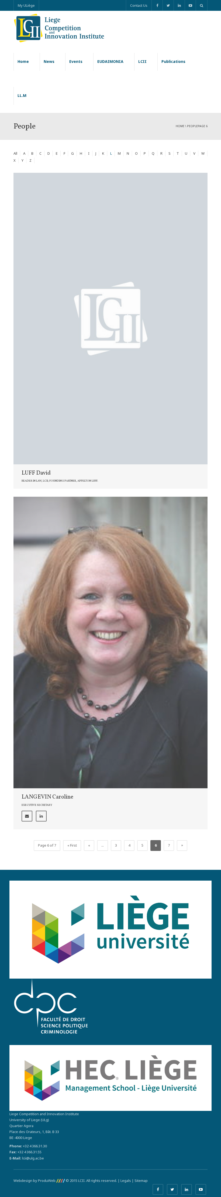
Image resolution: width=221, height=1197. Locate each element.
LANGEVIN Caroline (47, 797)
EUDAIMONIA (110, 61)
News (49, 61)
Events (75, 61)
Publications (173, 61)
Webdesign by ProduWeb (34, 1180)
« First (72, 845)
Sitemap (141, 1180)
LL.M (22, 95)
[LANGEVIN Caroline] (110, 642)
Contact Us (138, 5)
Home (23, 61)
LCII (142, 61)
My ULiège (26, 5)
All (15, 153)
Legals (125, 1180)
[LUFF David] (110, 318)
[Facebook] (157, 5)
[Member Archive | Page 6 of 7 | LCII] (58, 27)
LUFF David (36, 473)
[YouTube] (190, 5)
